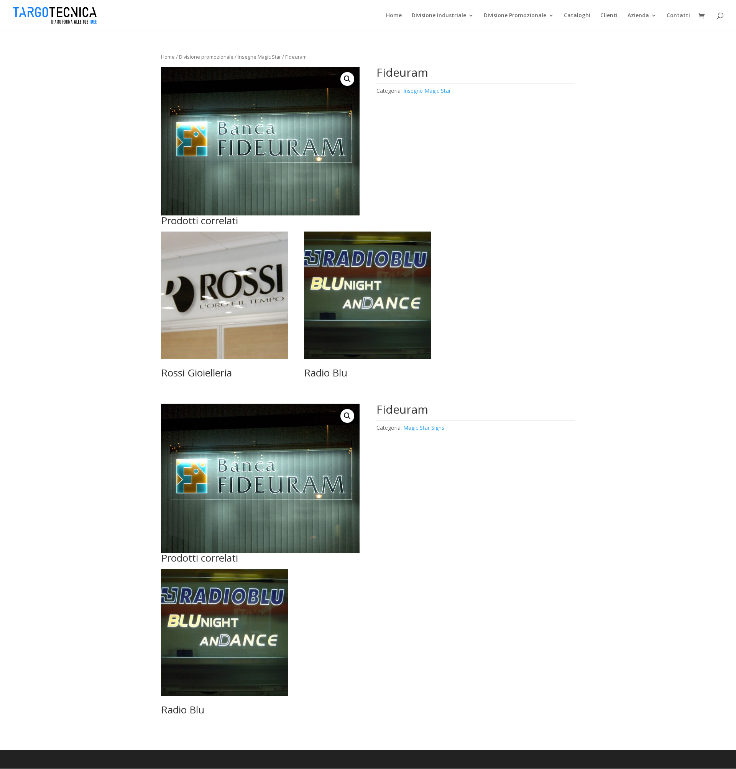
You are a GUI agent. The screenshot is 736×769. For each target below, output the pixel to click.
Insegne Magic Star (259, 56)
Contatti (678, 16)
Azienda (638, 16)
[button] (347, 79)
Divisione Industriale (439, 16)
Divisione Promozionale (515, 16)
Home (394, 16)
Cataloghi (577, 16)
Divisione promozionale (206, 56)
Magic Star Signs (423, 427)
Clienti (609, 16)
